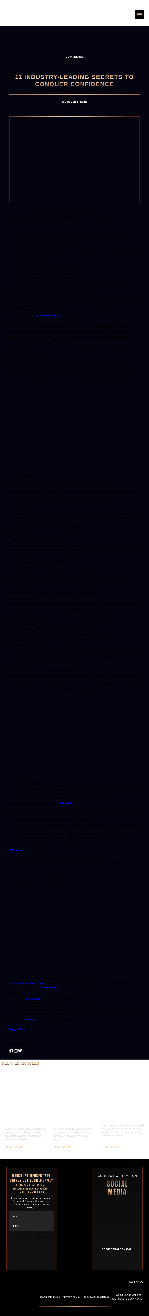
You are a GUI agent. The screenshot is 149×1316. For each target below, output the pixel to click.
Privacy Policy (71, 1297)
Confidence (75, 57)
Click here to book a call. (127, 1299)
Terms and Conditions (96, 1297)
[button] (139, 14)
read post (14, 1147)
